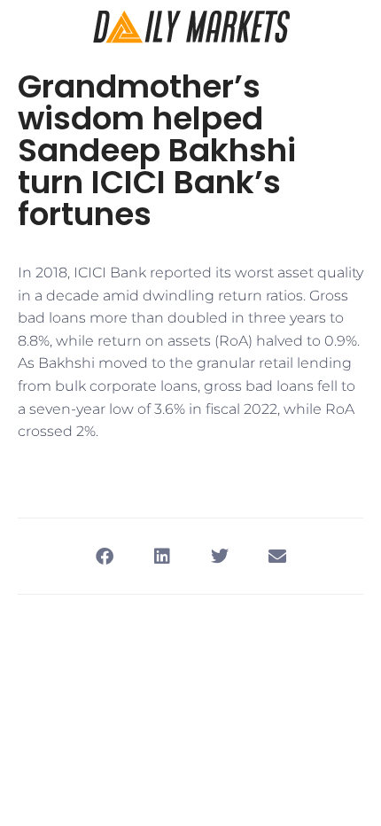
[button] (104, 556)
